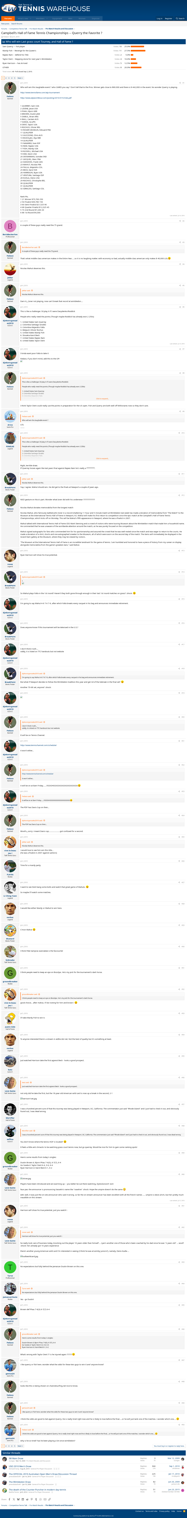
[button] (30, 18)
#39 (183, 1153)
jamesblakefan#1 (15, 1476)
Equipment (57, 18)
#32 (183, 989)
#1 (183, 83)
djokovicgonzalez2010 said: (32, 378)
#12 (183, 495)
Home (179, 1511)
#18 (183, 668)
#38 (183, 1126)
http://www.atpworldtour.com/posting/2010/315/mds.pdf (45, 98)
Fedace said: (26, 416)
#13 (183, 551)
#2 (183, 221)
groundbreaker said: (29, 994)
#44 (183, 1283)
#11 (183, 474)
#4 (183, 264)
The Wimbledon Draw (20, 1481)
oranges (12, 1461)
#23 (183, 791)
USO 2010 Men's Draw (20, 1466)
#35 (183, 1056)
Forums (8, 18)
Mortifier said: (27, 1131)
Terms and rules (151, 1511)
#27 (183, 882)
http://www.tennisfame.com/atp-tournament (40, 92)
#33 (183, 1013)
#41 (183, 1206)
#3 (183, 242)
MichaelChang (14, 1469)
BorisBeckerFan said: (30, 247)
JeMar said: (26, 290)
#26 (183, 861)
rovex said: (26, 1232)
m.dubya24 (176, 1476)
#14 (183, 572)
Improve (95, 18)
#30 (183, 946)
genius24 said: (27, 1408)
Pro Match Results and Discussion (38, 1461)
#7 (183, 349)
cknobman (176, 1468)
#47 (183, 1360)
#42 (183, 1227)
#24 (183, 815)
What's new (23, 18)
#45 (183, 1305)
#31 (183, 968)
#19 (183, 693)
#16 (183, 623)
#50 (183, 1425)
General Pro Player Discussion (41, 1469)
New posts (5, 23)
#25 (183, 837)
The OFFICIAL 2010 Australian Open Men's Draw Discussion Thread (43, 1474)
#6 (183, 307)
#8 (183, 373)
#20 (183, 717)
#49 (183, 1403)
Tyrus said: (26, 1288)
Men (70, 18)
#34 (183, 1035)
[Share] (180, 83)
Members (40, 18)
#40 (183, 1174)
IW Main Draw (16, 1458)
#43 (183, 1262)
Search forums (16, 23)
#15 (183, 599)
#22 (183, 765)
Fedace (6, 37)
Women (82, 18)
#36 (183, 1077)
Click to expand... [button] (102, 398)
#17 (183, 644)
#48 (183, 1381)
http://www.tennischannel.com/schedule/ (38, 745)
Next (19, 78)
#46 (183, 1329)
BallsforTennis (14, 1492)
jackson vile (175, 1484)
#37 (183, 1104)
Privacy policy (164, 1511)
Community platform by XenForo (93, 1516)
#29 (183, 925)
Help (173, 1511)
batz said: (25, 1082)
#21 (183, 741)
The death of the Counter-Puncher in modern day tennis (37, 1489)
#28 (183, 904)
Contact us (139, 1511)
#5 (183, 285)
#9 (183, 411)
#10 (183, 433)
